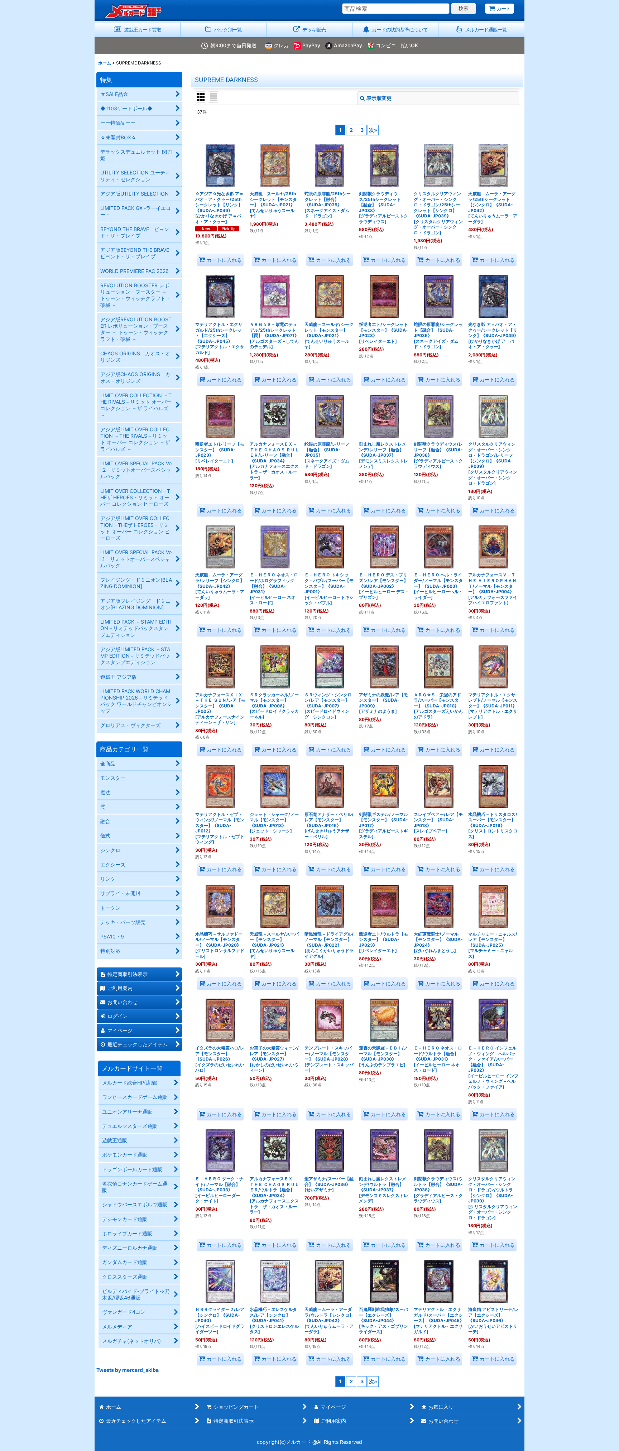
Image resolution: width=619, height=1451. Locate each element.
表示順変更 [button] (379, 98)
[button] (481, 30)
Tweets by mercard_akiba (127, 1370)
